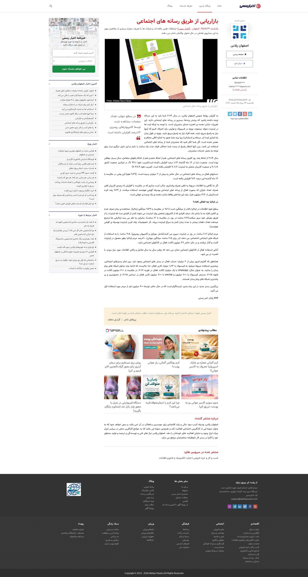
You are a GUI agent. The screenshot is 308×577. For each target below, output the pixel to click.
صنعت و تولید (253, 543)
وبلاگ (169, 6)
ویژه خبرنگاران (148, 501)
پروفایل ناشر (129, 320)
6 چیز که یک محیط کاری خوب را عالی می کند (76, 95)
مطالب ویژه (149, 504)
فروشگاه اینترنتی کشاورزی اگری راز (80, 159)
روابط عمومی (149, 487)
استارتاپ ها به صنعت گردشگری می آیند (78, 109)
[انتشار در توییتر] (235, 114)
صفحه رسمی (238, 54)
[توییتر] (245, 506)
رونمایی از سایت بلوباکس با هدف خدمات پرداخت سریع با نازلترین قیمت (74, 184)
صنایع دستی (184, 547)
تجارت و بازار (254, 529)
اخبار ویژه (92, 144)
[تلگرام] (235, 506)
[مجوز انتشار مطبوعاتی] (74, 490)
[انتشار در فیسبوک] (240, 114)
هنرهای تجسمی (182, 543)
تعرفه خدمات (185, 6)
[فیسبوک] (250, 506)
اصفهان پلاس (240, 46)
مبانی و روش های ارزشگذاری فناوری (79, 132)
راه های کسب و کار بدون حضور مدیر (79, 127)
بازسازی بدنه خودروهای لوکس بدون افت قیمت (75, 247)
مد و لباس (115, 536)
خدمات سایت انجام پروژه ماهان (81, 168)
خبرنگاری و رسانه (147, 494)
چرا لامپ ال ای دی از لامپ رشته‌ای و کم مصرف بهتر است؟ (73, 197)
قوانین (185, 501)
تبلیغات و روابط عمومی (215, 550)
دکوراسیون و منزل (112, 543)
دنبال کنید (238, 63)
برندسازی (150, 497)
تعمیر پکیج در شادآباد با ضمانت (81, 268)
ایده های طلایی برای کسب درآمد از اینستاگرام (76, 164)
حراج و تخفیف (78, 529)
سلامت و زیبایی (112, 529)
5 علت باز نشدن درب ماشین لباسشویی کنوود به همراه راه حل (75, 224)
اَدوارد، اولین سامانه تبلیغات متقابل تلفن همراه (75, 90)
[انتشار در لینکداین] (250, 114)
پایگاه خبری (204, 6)
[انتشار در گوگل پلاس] (245, 114)
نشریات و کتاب (183, 533)
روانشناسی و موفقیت (110, 533)
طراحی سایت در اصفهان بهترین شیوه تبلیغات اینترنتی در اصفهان (76, 152)
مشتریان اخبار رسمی (180, 494)
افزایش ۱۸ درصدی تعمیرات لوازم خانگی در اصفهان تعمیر (74, 253)
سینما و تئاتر (184, 536)
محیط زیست (219, 547)
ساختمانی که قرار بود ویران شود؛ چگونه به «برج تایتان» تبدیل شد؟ (75, 262)
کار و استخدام (253, 554)
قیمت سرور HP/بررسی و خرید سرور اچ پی (77, 173)
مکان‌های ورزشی (147, 533)
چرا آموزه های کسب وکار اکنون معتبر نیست (76, 113)
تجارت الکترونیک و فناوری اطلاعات (175, 458)
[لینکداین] (240, 506)
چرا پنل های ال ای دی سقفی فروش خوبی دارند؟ (74, 203)
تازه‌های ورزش (148, 529)
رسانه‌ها (186, 529)
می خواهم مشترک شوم (73, 69)
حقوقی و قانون (218, 540)
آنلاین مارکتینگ (148, 490)
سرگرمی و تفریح (112, 540)
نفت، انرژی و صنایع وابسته (248, 536)
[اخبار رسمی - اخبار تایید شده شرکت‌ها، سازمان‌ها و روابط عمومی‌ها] (250, 6)
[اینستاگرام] (229, 506)
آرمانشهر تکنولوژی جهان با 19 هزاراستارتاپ (77, 100)
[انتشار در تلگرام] (230, 114)
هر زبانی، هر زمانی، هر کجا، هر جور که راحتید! (75, 177)
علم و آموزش (219, 529)
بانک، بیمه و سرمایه (251, 558)
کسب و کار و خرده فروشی (205, 458)
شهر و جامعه (219, 536)
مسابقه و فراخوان (77, 536)
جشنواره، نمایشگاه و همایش (72, 533)
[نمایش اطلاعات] (239, 89)
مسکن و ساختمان (252, 561)
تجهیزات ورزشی (148, 536)
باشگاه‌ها (150, 540)
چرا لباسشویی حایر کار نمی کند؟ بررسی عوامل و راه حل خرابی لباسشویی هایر (73, 232)
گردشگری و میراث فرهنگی (213, 543)
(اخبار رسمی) (184, 29)
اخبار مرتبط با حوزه (87, 215)
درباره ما (184, 487)
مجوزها (185, 490)
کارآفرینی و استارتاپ (251, 533)
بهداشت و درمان (217, 533)
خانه (219, 6)
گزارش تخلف (114, 320)
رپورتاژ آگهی (149, 508)
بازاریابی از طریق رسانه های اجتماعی (79, 123)
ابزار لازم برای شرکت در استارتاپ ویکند (78, 104)
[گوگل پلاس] (255, 506)
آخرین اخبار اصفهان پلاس (84, 84)
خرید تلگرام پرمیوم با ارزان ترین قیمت (79, 190)
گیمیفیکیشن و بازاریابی (84, 118)
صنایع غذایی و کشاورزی (249, 550)
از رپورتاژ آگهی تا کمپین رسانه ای (175, 504)
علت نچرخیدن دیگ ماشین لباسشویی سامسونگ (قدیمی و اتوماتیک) (74, 240)
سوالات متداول (182, 497)
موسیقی (185, 540)
